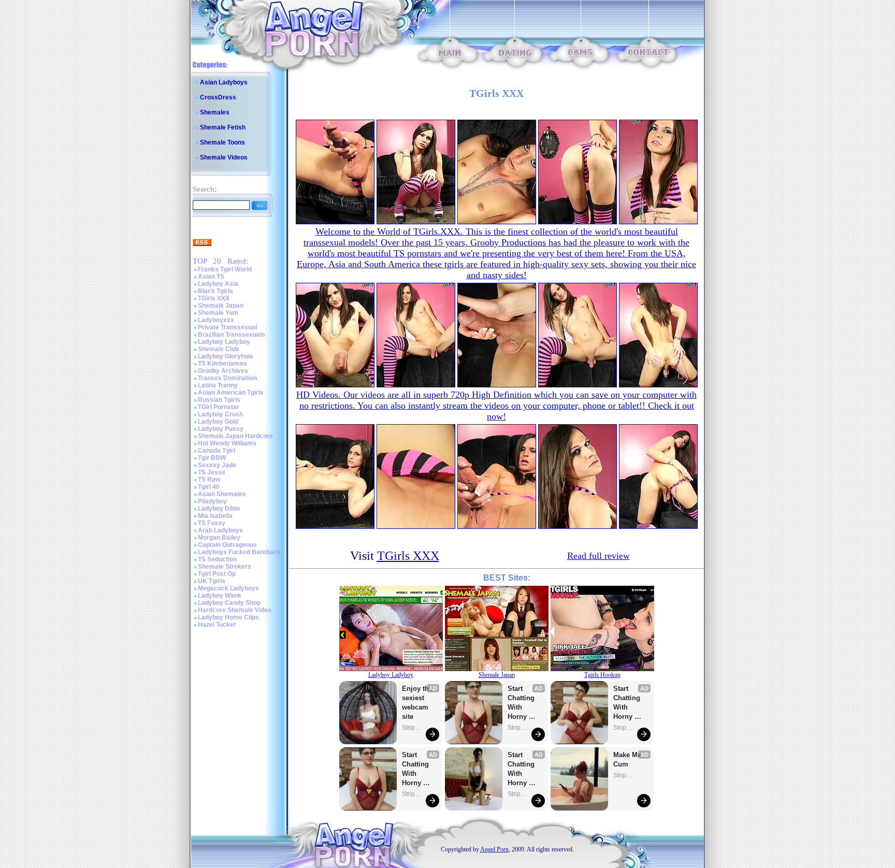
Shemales (214, 112)
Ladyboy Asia (218, 283)
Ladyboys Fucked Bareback (239, 552)
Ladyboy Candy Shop (229, 602)
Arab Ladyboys (220, 530)
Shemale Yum (218, 312)
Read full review (598, 556)
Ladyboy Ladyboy (224, 341)
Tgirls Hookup (602, 674)
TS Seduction (217, 559)
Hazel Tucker (217, 624)
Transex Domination (227, 378)
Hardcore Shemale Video (234, 610)
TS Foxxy (211, 523)
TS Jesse (211, 472)
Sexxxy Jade (217, 465)
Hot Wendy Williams (227, 443)
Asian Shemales (222, 494)
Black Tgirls (215, 291)
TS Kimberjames (222, 363)
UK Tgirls (211, 581)
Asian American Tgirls (231, 392)
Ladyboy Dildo (219, 508)
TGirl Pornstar (218, 407)
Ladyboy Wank (219, 595)
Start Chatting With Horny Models (416, 769)
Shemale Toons (222, 142)
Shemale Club (218, 349)
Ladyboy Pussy (220, 428)
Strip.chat (412, 727)
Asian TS (211, 276)
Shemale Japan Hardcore (235, 436)
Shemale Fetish (223, 127)
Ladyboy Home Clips (228, 617)
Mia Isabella (215, 515)
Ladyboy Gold (218, 421)
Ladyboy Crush (220, 414)
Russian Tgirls (219, 399)
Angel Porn (494, 849)
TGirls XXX (213, 298)
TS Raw (209, 479)
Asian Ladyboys (224, 82)
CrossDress (218, 97)
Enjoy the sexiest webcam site (417, 702)
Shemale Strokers (224, 566)
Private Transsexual (227, 327)
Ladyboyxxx (216, 320)
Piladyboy (212, 501)
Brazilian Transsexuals (231, 334)
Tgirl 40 (209, 486)
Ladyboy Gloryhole (225, 356)
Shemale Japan (220, 305)
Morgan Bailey (219, 537)
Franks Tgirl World (225, 269)
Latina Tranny (218, 385)
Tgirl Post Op (217, 573)
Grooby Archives (223, 370)
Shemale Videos (224, 157)
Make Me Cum (628, 759)
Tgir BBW (212, 457)
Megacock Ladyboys (228, 588)
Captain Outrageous (227, 544)
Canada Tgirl (216, 450)
